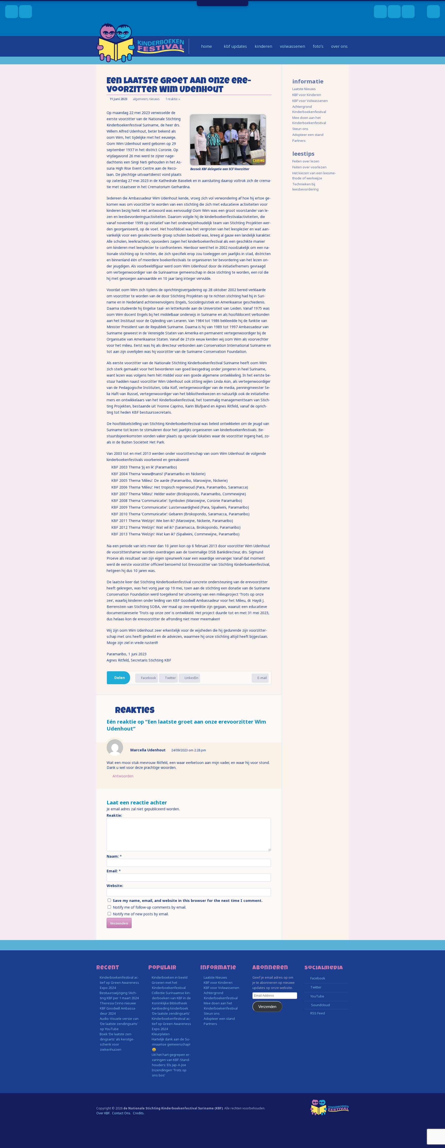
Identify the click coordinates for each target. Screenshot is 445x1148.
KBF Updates (235, 46)
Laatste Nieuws (304, 88)
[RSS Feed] (408, 11)
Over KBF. (103, 1113)
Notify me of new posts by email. (141, 913)
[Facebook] (380, 11)
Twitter (170, 677)
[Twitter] (394, 11)
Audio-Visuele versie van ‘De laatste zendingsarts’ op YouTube (119, 1023)
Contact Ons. (121, 1113)
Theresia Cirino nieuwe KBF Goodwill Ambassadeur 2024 (118, 1008)
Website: (115, 885)
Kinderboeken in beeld (169, 977)
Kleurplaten (161, 1034)
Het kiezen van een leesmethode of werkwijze (314, 175)
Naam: (113, 856)
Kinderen (263, 46)
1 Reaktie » (172, 99)
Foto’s (318, 46)
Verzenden (267, 1007)
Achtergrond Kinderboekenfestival (309, 109)
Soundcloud (320, 1005)
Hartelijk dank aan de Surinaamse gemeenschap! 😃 (171, 1044)
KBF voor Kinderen (306, 94)
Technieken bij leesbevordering (305, 187)
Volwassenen (292, 46)
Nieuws (154, 99)
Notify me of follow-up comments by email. (149, 907)
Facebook (148, 677)
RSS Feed (317, 1013)
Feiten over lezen (305, 161)
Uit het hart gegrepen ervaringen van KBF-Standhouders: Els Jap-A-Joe (171, 1059)
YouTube (317, 996)
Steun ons (300, 128)
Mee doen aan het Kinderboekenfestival (309, 120)
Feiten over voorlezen (309, 167)
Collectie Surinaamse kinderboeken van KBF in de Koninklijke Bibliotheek (171, 997)
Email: (112, 870)
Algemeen (140, 99)
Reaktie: (114, 815)
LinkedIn (191, 677)
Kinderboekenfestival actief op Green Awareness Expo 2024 (119, 982)
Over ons (339, 46)
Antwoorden (122, 775)
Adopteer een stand (307, 134)
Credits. (138, 1113)
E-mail (262, 677)
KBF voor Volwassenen (310, 100)
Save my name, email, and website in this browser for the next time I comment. (187, 900)
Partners (299, 140)
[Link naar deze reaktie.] (267, 750)
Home (206, 46)
